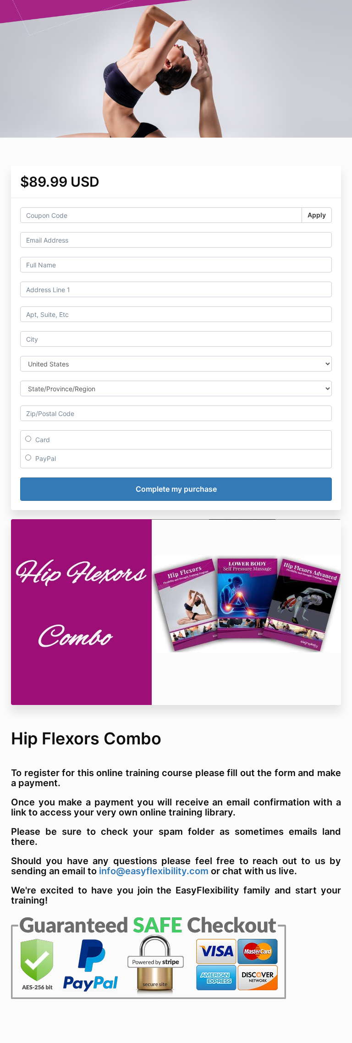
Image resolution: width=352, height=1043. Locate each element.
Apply (317, 215)
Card (41, 440)
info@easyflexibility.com (154, 871)
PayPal (44, 458)
